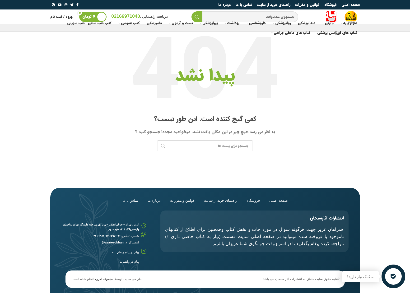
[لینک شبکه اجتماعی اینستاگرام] (66, 5)
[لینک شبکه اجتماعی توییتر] (72, 5)
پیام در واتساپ (129, 261)
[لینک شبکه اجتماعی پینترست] (53, 5)
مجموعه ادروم (104, 279)
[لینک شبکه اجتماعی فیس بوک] (77, 5)
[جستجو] (196, 16)
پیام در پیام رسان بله (125, 252)
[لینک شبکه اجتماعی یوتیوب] (59, 5)
